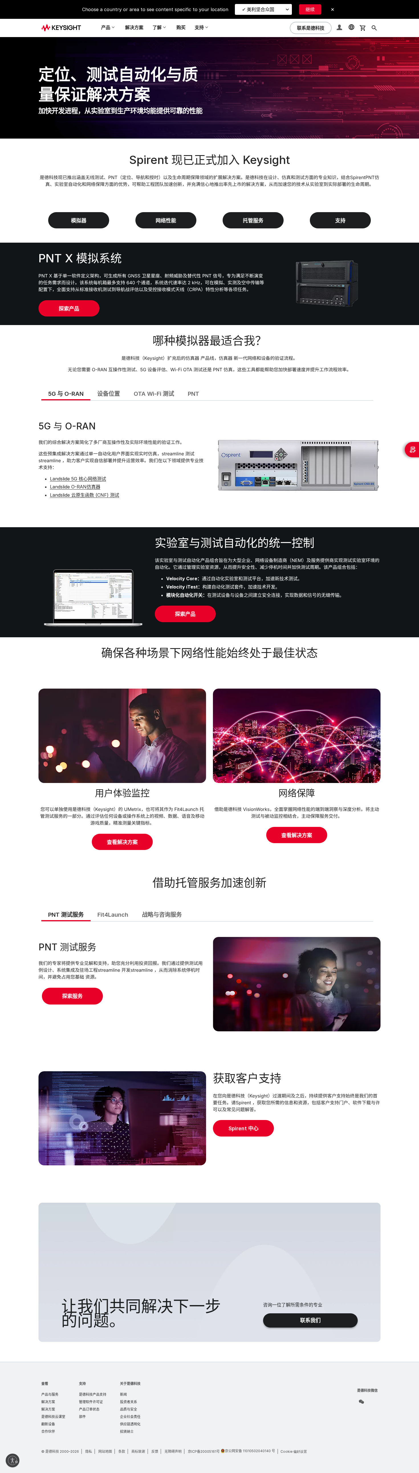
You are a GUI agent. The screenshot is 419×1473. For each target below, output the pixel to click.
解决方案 (134, 27)
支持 (82, 1383)
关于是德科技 (130, 1383)
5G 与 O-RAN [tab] (66, 393)
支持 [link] (340, 221)
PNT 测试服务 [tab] (66, 914)
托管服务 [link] (253, 221)
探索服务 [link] (72, 996)
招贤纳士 (127, 1431)
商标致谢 (138, 1451)
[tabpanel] (209, 463)
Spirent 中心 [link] (244, 1128)
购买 (181, 27)
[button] (340, 28)
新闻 (123, 1394)
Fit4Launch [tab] (112, 914)
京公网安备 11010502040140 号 (250, 1451)
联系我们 (310, 1320)
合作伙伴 (48, 1431)
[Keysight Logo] (63, 27)
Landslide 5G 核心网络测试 (78, 479)
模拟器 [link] (78, 221)
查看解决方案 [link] (122, 842)
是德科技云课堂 (53, 1417)
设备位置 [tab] (108, 393)
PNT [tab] (193, 393)
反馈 (154, 1451)
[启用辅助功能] (12, 1460)
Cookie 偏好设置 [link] (293, 1451)
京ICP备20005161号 (204, 1451)
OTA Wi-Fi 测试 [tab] (154, 393)
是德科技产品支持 (92, 1394)
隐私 (88, 1451)
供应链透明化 (130, 1424)
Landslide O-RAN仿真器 (75, 487)
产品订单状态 (89, 1409)
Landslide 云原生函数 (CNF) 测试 (84, 495)
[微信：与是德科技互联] (361, 1401)
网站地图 (105, 1451)
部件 (82, 1417)
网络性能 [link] (166, 221)
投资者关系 (128, 1402)
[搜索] (374, 28)
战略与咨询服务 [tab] (162, 914)
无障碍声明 (173, 1451)
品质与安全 (128, 1409)
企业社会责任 (130, 1417)
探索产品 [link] (69, 309)
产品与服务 (49, 1394)
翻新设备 (48, 1424)
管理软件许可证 (91, 1402)
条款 (121, 1451)
